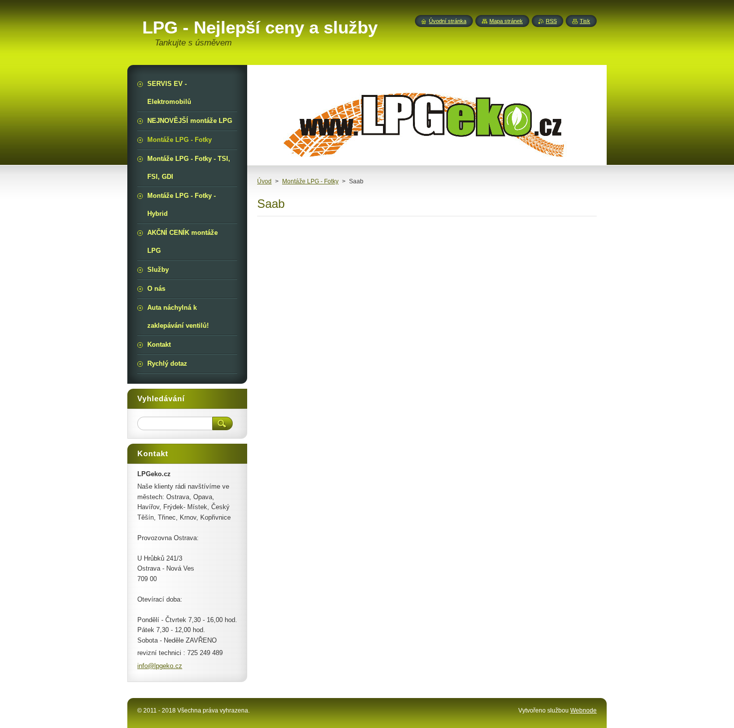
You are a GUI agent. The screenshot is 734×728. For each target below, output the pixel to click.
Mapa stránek (506, 21)
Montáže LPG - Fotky (310, 181)
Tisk (585, 21)
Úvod (264, 181)
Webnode (583, 711)
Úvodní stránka (447, 21)
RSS (551, 21)
